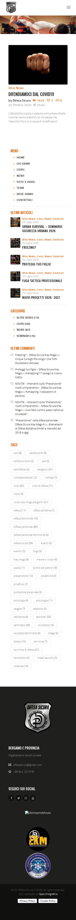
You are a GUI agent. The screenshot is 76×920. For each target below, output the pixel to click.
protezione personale (28, 592)
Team (20, 188)
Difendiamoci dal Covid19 (31, 94)
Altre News (16, 88)
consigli (51, 477)
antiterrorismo (24, 461)
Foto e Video (26, 182)
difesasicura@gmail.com (27, 765)
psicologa (21, 600)
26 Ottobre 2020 (19, 105)
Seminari (58, 218)
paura (19, 568)
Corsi (20, 169)
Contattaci (25, 200)
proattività (48, 576)
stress (20, 641)
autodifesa (21, 469)
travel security (47, 658)
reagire (19, 609)
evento (19, 551)
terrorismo (21, 658)
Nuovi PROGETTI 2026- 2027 (41, 297)
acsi (18, 453)
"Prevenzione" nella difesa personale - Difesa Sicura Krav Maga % (37, 422)
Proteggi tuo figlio (36, 264)
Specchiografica (48, 894)
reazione (39, 609)
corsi (19, 486)
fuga (37, 551)
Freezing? (29, 247)
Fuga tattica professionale (42, 281)
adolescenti (38, 453)
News (20, 176)
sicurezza (46, 625)
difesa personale (26, 527)
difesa (20, 510)
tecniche (40, 641)
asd (45, 461)
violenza (21, 666)
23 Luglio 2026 (30, 293)
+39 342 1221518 (23, 771)
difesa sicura (23, 543)
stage (53, 633)
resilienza (21, 617)
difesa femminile (26, 518)
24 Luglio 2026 (30, 243)
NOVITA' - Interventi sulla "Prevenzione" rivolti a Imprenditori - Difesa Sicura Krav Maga (38, 388)
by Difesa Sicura (19, 100)
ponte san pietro (45, 568)
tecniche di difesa (26, 650)
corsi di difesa (42, 486)
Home (21, 157)
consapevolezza (25, 477)
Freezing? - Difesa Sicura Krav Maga (35, 355)
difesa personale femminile (31, 535)
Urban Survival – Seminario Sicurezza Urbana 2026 (42, 228)
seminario (22, 625)
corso (18, 494)
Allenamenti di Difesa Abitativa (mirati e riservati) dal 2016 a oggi (39, 428)
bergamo (45, 469)
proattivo (21, 584)
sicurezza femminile (27, 633)
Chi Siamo (23, 163)
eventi (46, 543)
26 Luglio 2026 (30, 222)
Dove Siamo (25, 194)
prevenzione (23, 576)
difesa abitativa (44, 510)
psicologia (44, 600)
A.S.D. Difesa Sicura (22, 890)
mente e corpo (47, 559)
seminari (43, 617)
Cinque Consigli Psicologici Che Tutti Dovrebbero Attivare (36, 361)
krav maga (21, 559)
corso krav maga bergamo (31, 502)
